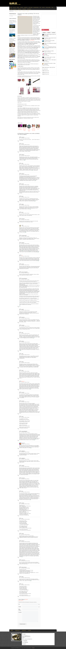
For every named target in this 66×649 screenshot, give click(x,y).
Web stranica (20, 609)
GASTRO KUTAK (36, 7)
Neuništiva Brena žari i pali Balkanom (20, 129)
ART (40, 7)
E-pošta (20, 606)
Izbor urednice (12, 18)
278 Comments (47, 55)
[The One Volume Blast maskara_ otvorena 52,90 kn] (28, 94)
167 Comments (47, 65)
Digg (12, 65)
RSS (12, 68)
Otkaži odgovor (21, 600)
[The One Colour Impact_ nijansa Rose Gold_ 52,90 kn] (21, 81)
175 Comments (47, 61)
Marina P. (23, 381)
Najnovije (44, 32)
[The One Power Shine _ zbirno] (21, 94)
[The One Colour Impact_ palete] (29, 85)
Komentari (53, 32)
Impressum (24, 630)
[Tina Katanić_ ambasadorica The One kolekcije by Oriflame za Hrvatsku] (36, 92)
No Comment (47, 36)
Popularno (48, 32)
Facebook (10, 63)
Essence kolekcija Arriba (29, 130)
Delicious (10, 65)
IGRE (52, 7)
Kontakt (29, 630)
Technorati (12, 66)
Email (15, 63)
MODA (18, 7)
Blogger (15, 66)
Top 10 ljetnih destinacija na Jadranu (12, 31)
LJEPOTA (21, 7)
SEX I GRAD (30, 7)
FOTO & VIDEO (48, 7)
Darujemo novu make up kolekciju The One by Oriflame (28, 14)
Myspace (10, 68)
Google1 (13, 63)
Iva (22, 255)
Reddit (10, 66)
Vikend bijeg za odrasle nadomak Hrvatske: (12, 22)
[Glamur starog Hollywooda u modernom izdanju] (25, 125)
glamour (44, 36)
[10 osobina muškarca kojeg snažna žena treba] (34, 125)
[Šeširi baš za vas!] (38, 126)
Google (13, 65)
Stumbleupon (15, 65)
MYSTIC (43, 7)
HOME (11, 7)
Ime (19, 604)
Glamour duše (47, 70)
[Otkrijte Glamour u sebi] (14, 4)
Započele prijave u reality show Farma (49, 67)
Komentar (20, 612)
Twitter (12, 63)
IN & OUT (14, 7)
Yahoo (13, 66)
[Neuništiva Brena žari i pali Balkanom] (20, 125)
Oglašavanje (17, 630)
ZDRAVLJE (25, 7)
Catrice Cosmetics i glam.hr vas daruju (49, 57)
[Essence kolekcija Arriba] (29, 126)
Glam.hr (33, 647)
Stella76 (26, 599)
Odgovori (18, 151)
